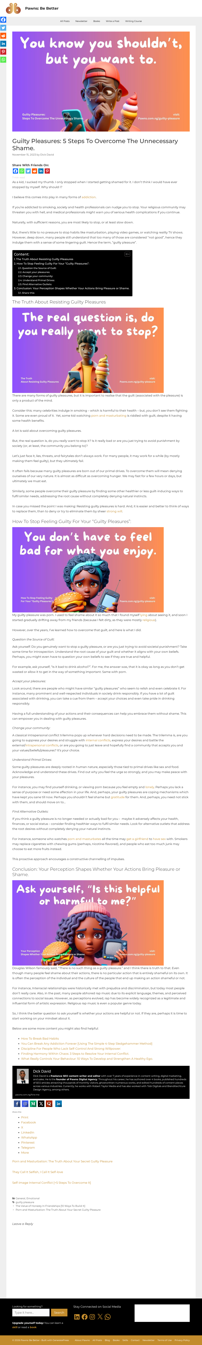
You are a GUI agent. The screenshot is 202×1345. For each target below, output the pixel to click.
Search (59, 1312)
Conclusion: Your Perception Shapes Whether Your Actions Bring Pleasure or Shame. (73, 288)
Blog (107, 1340)
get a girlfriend (137, 839)
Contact (135, 1340)
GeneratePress (61, 1340)
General (20, 1198)
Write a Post (112, 21)
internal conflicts (98, 740)
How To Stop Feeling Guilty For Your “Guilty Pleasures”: (53, 263)
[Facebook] (15, 171)
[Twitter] (28, 171)
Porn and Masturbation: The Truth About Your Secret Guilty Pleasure (62, 1161)
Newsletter (81, 21)
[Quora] (49, 1103)
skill (14, 1327)
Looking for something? (27, 1306)
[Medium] (33, 1103)
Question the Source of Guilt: (39, 268)
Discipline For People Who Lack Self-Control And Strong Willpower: (71, 1048)
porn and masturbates (84, 839)
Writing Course (133, 21)
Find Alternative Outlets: (37, 284)
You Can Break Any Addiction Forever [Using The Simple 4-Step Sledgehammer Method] (86, 1043)
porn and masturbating (108, 415)
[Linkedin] (41, 171)
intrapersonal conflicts (41, 745)
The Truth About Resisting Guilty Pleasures (44, 259)
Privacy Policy (182, 1340)
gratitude (118, 797)
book (33, 1327)
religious (149, 620)
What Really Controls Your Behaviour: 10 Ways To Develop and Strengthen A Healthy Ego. (87, 1058)
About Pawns (82, 1340)
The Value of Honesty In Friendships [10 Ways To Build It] (50, 1205)
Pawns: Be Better (42, 8)
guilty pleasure (25, 1202)
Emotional (33, 1198)
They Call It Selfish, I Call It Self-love (37, 1172)
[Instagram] (25, 1103)
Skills (125, 1340)
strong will (114, 511)
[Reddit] (34, 171)
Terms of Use (164, 1340)
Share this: (28, 292)
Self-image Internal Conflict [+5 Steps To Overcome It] (51, 1182)
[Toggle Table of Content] (125, 254)
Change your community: (38, 276)
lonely (149, 787)
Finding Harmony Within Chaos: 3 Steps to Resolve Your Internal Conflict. (75, 1053)
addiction (89, 197)
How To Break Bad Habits (40, 1038)
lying (143, 615)
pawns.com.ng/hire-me (27, 1094)
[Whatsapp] (22, 171)
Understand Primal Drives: (39, 280)
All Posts (65, 21)
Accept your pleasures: (36, 272)
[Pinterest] (47, 171)
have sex (159, 839)
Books (96, 21)
